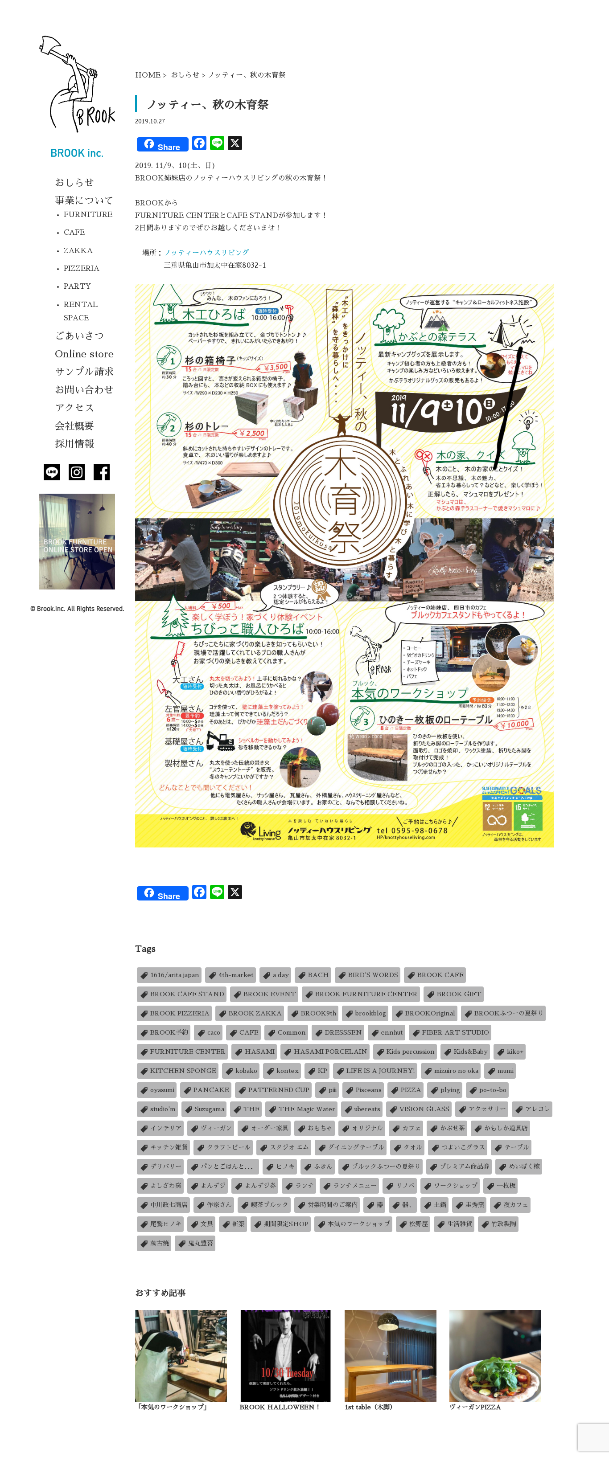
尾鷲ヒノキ (165, 1224)
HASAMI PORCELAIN (330, 1051)
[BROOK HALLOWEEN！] (286, 1355)
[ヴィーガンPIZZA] (495, 1355)
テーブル (516, 1147)
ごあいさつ (79, 336)
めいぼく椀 (524, 1166)
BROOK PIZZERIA (180, 1013)
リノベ (405, 1186)
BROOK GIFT (459, 994)
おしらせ (74, 183)
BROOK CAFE (440, 975)
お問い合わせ (84, 390)
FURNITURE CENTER (188, 1051)
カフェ (411, 1128)
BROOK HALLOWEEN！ (280, 1407)
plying (450, 1090)
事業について (84, 201)
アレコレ (537, 1109)
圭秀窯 (474, 1205)
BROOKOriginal (430, 1013)
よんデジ (213, 1186)
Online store (84, 354)
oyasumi (162, 1090)
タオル (412, 1147)
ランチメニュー (355, 1186)
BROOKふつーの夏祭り (508, 1013)
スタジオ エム (289, 1147)
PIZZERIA (81, 268)
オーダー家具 (269, 1128)
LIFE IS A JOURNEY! (380, 1071)
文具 (207, 1224)
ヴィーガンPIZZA (475, 1407)
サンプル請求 (84, 372)
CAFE (74, 232)
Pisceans (369, 1090)
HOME (147, 75)
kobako (246, 1071)
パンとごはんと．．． (229, 1166)
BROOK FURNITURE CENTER (366, 994)
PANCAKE (211, 1090)
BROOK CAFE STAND (187, 994)
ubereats (367, 1109)
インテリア (165, 1128)
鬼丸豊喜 (200, 1243)
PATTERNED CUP (278, 1090)
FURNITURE (88, 214)
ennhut (392, 1032)
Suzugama (209, 1109)
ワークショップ (455, 1186)
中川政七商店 (169, 1205)
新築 (238, 1224)
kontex (287, 1071)
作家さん (219, 1205)
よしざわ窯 (165, 1186)
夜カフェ (515, 1205)
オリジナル (367, 1128)
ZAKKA (78, 250)
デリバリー (165, 1166)
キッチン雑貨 (169, 1147)
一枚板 (506, 1186)
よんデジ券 (260, 1186)
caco (213, 1032)
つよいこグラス (463, 1147)
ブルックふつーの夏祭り (386, 1166)
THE (251, 1109)
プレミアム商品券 (465, 1166)
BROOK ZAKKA (255, 1013)
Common (292, 1032)
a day (281, 975)
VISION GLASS (424, 1109)
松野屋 (418, 1224)
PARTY (77, 286)
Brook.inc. (51, 608)
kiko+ (515, 1051)
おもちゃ (320, 1128)
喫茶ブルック (269, 1205)
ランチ (304, 1186)
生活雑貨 (459, 1224)
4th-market (236, 975)
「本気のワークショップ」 (172, 1407)
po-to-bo (492, 1090)
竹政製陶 (503, 1224)
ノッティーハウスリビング (206, 253)
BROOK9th (318, 1013)
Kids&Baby (471, 1051)
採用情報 (74, 444)
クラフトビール (229, 1147)
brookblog (370, 1013)
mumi (506, 1071)
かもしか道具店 (506, 1128)
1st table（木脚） (370, 1407)
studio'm (163, 1109)
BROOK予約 (169, 1032)
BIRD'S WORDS (373, 975)
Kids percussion (411, 1051)
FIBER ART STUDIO (455, 1032)
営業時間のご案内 (333, 1205)
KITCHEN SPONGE (183, 1071)
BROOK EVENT (269, 994)
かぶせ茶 (452, 1128)
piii (333, 1090)
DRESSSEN (343, 1032)
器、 (408, 1205)
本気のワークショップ (359, 1224)
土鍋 (440, 1205)
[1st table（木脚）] (390, 1355)
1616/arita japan (174, 975)
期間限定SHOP (286, 1224)
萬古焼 (159, 1243)
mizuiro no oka (456, 1071)
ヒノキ (285, 1166)
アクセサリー (487, 1109)
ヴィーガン (216, 1128)
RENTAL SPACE (81, 311)
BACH (318, 975)
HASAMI (260, 1051)
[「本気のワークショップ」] (181, 1355)
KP (322, 1071)
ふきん (323, 1166)
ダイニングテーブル (356, 1147)
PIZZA (411, 1090)
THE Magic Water (307, 1109)
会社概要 (74, 426)
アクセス (74, 408)
